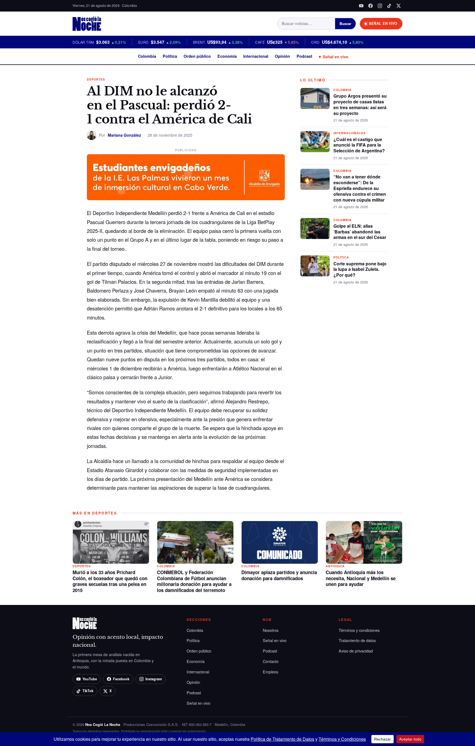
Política (170, 56)
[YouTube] (361, 6)
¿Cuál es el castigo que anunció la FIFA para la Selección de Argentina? (359, 145)
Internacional (255, 56)
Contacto (270, 661)
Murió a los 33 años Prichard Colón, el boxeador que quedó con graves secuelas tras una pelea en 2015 (110, 581)
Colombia (147, 56)
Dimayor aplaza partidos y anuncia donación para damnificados (279, 575)
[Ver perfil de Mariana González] (91, 135)
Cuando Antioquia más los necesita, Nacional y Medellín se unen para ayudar (361, 578)
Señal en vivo (335, 56)
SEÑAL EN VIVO (383, 23)
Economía (227, 56)
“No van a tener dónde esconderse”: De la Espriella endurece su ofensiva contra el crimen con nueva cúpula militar (359, 188)
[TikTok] (389, 6)
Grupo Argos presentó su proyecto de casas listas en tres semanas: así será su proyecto (360, 104)
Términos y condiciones (359, 630)
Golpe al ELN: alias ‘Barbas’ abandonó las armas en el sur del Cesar (359, 232)
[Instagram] (380, 6)
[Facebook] (370, 6)
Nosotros (270, 630)
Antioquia (335, 566)
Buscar (345, 23)
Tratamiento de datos (357, 640)
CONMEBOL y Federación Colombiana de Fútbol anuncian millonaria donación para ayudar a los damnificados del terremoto (194, 581)
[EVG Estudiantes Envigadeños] (186, 177)
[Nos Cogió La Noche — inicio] (87, 23)
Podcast (304, 56)
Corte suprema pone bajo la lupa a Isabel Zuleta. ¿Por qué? (359, 269)
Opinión (282, 56)
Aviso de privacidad (356, 651)
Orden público (197, 56)
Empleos (270, 672)
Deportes (96, 79)
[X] (398, 6)
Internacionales (349, 133)
